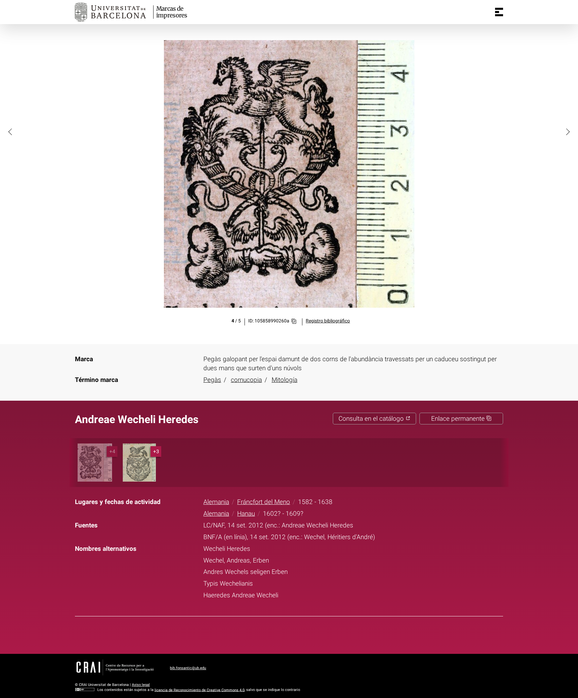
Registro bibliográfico (328, 321)
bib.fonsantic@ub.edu (188, 668)
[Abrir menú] (499, 12)
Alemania (216, 502)
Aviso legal (141, 685)
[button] (10, 131)
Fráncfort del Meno (263, 502)
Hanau (246, 513)
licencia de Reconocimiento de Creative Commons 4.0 (200, 690)
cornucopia (246, 380)
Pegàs (212, 380)
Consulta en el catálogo (372, 418)
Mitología (284, 380)
